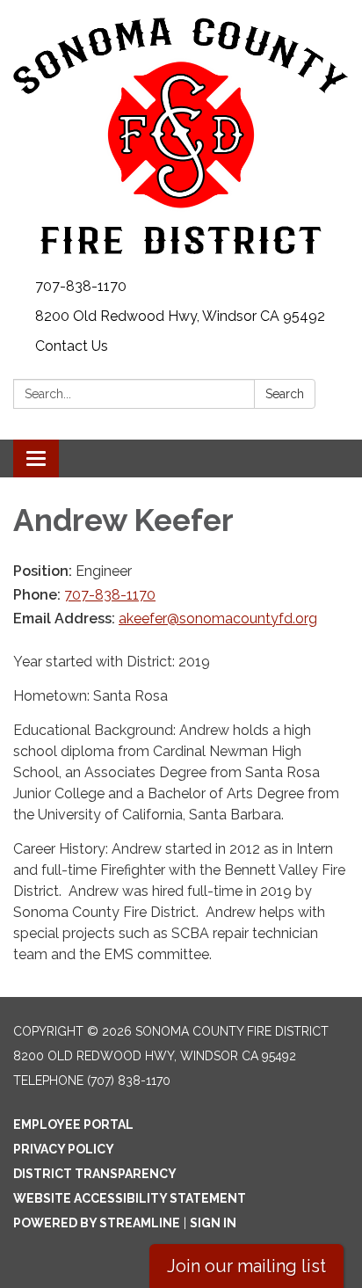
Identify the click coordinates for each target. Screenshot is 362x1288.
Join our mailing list (246, 1266)
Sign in (213, 1223)
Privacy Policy (63, 1149)
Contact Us (71, 346)
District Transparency (95, 1174)
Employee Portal (73, 1124)
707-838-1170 (81, 286)
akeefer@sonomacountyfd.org (218, 618)
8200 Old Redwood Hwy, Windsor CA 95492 (180, 316)
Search (284, 394)
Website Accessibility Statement (129, 1198)
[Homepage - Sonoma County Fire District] (181, 136)
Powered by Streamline (96, 1223)
